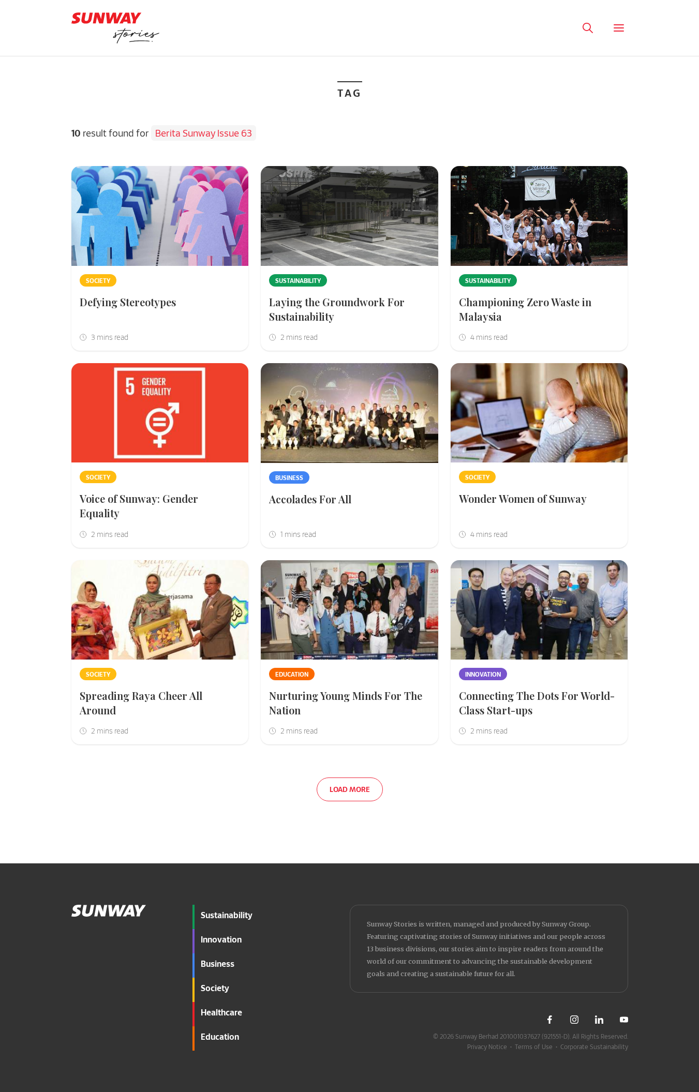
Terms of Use (534, 1046)
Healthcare (221, 1012)
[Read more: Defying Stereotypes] (160, 216)
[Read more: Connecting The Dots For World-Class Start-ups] (539, 610)
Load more (350, 789)
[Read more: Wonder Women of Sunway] (539, 413)
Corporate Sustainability (594, 1046)
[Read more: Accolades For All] (349, 413)
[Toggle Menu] (618, 28)
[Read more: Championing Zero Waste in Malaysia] (539, 216)
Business (289, 477)
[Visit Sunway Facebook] (549, 1019)
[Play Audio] (556, 28)
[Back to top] (672, 858)
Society (98, 280)
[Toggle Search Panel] (587, 28)
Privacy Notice (487, 1046)
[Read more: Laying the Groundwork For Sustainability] (349, 216)
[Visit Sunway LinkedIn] (599, 1019)
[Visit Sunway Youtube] (624, 1019)
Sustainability (298, 280)
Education (291, 674)
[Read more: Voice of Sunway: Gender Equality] (160, 413)
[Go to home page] (115, 28)
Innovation (483, 674)
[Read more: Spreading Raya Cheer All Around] (160, 610)
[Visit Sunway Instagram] (574, 1019)
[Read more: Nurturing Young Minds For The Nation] (349, 610)
